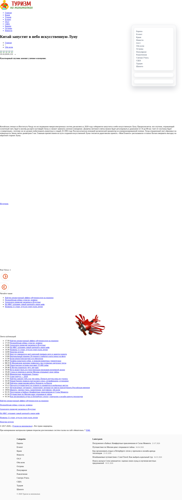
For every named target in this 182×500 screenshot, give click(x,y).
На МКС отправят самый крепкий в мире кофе (25, 304)
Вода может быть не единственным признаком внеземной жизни (37, 370)
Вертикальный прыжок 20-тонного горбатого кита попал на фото (38, 356)
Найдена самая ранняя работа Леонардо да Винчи (31, 383)
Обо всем (9, 47)
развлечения (35, 390)
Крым (19, 451)
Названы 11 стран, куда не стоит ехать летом (24, 307)
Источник (4, 204)
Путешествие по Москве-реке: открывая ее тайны (31, 394)
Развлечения (22, 474)
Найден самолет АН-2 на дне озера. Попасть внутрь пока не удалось (39, 379)
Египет (20, 447)
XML (88, 430)
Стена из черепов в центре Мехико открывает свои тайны (34, 372)
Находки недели (17, 352)
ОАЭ (19, 459)
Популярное (22, 470)
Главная (8, 43)
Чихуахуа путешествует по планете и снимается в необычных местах (39, 385)
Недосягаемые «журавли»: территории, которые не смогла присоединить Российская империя (50, 388)
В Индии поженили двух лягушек (24, 367)
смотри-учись (23, 390)
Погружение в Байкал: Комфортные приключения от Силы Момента (39, 392)
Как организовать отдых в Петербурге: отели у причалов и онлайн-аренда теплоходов (46, 396)
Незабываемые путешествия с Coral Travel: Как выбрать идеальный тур (122, 457)
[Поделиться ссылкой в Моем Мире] (9, 51)
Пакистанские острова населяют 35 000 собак (29, 365)
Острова (20, 466)
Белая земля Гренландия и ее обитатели (26, 359)
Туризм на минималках (22, 426)
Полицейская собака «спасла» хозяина (21, 300)
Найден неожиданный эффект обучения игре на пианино (29, 298)
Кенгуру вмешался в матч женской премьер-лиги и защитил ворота (38, 354)
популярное (47, 390)
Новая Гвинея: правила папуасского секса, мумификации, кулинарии (39, 381)
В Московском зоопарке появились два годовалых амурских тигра (38, 363)
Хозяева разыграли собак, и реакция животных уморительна (35, 361)
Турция (20, 485)
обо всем (56, 390)
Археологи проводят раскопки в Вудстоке (23, 302)
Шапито (13, 390)
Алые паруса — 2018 (19, 376)
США (19, 482)
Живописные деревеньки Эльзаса (24, 374)
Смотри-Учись (23, 478)
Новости (20, 455)
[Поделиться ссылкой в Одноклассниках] (12, 51)
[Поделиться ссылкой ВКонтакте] (1, 51)
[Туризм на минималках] (16, 9)
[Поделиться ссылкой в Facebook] (4, 51)
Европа (20, 443)
